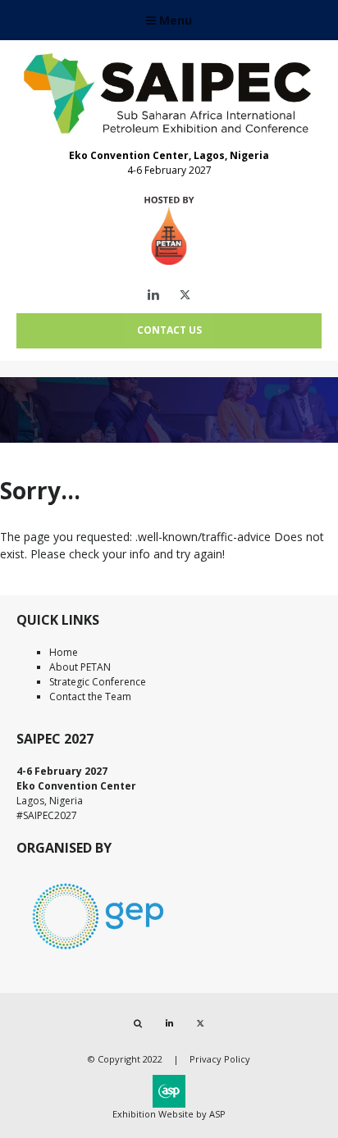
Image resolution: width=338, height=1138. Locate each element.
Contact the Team (90, 696)
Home (63, 652)
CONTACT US (169, 330)
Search (138, 1023)
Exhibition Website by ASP (169, 1114)
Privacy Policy (220, 1059)
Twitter (185, 294)
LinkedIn (153, 294)
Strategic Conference (97, 682)
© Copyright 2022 (125, 1059)
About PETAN (80, 667)
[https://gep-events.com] (98, 952)
